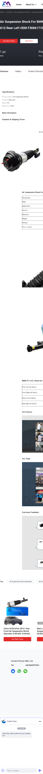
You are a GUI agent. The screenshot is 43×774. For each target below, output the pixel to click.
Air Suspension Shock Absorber (21, 581)
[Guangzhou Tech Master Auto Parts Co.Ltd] (6, 4)
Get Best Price (9, 41)
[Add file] (2, 770)
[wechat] (25, 671)
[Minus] (40, 721)
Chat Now (29, 41)
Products (9, 12)
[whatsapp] (19, 671)
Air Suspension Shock (22, 12)
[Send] (40, 770)
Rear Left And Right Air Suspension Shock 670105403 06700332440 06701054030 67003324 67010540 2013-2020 (16, 633)
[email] (13, 671)
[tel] (32, 671)
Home (2, 12)
